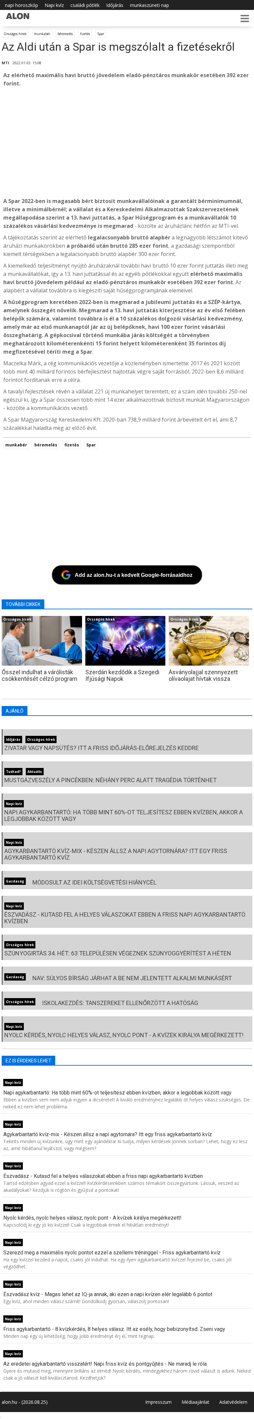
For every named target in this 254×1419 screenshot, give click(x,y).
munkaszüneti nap (149, 5)
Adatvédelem (233, 1402)
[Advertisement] (127, 142)
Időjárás (114, 5)
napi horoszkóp (21, 5)
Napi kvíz (54, 5)
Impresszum (158, 1402)
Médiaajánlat (195, 1402)
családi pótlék (85, 5)
